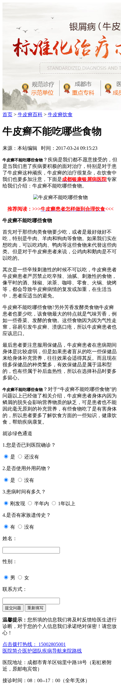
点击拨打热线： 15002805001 (34, 644)
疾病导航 (52, 650)
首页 (7, 114)
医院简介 (12, 650)
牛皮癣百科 (30, 114)
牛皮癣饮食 (60, 114)
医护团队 (32, 650)
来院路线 (72, 650)
